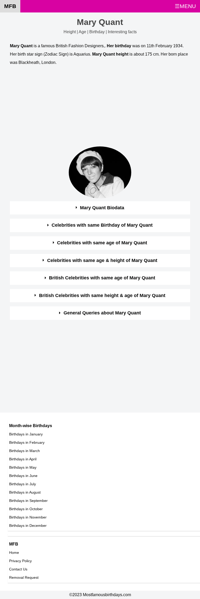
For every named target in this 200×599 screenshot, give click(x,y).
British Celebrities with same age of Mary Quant (102, 277)
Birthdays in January (26, 434)
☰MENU (185, 6)
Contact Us (18, 569)
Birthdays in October (26, 509)
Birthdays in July (22, 484)
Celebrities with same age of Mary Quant (102, 242)
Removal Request (24, 577)
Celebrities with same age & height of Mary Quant (102, 260)
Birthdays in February (27, 442)
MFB (10, 6)
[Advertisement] (100, 107)
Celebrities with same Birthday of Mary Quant (102, 225)
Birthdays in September (28, 501)
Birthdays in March (24, 451)
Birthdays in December (28, 525)
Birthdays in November (28, 517)
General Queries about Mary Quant (102, 312)
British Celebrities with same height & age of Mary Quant (102, 295)
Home (14, 552)
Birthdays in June (23, 476)
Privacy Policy (20, 561)
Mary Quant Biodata (102, 207)
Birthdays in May (22, 467)
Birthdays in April (22, 459)
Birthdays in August (25, 492)
